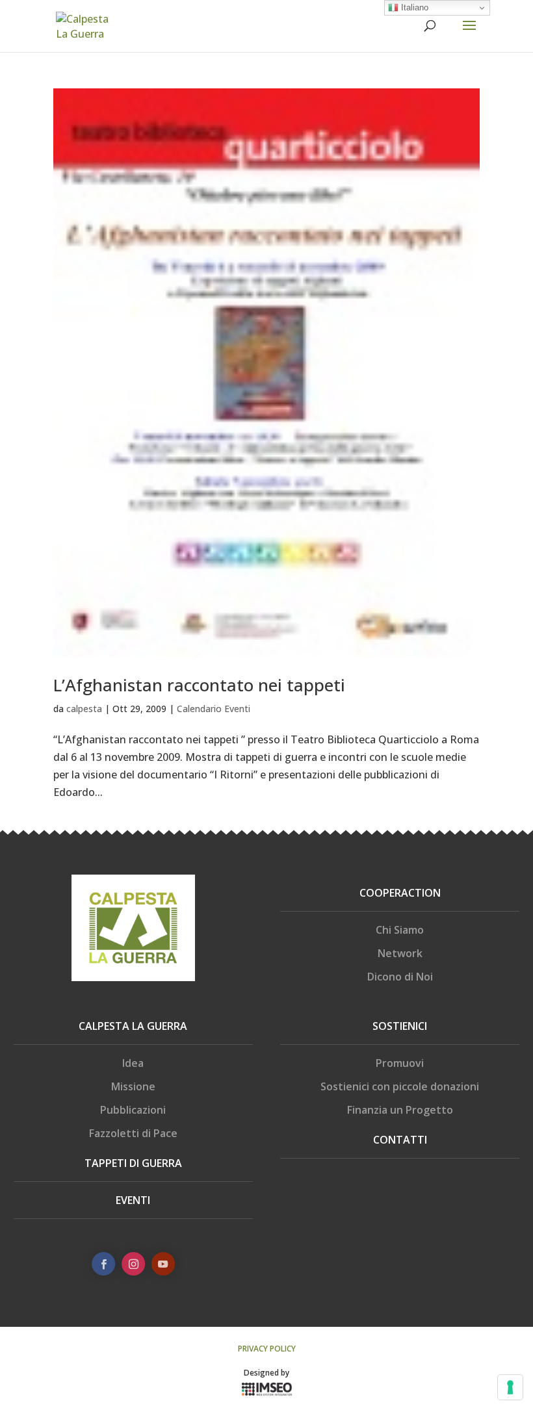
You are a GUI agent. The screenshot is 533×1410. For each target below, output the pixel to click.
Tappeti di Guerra (133, 1163)
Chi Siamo (400, 930)
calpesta (84, 708)
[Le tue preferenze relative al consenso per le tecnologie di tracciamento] (510, 1387)
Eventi (133, 1200)
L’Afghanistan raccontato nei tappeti (199, 685)
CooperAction (400, 893)
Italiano (413, 7)
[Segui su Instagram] (133, 1263)
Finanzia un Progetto (400, 1110)
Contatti (400, 1140)
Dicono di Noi (400, 976)
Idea (133, 1063)
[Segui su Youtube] (162, 1263)
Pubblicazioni (133, 1110)
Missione (133, 1086)
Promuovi (400, 1063)
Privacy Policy (267, 1348)
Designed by (266, 1372)
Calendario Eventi (213, 708)
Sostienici (399, 1026)
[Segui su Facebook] (103, 1263)
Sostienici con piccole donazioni (399, 1086)
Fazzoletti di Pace (133, 1133)
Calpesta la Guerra (133, 1026)
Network (400, 953)
